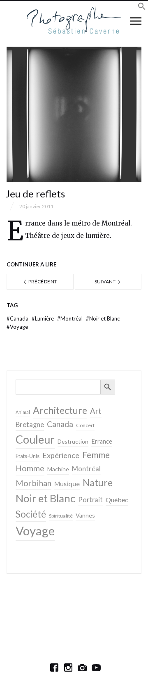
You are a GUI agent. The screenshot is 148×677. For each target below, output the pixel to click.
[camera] (82, 667)
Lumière (43, 318)
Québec (117, 500)
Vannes (85, 515)
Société (31, 514)
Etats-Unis (27, 456)
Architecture (60, 410)
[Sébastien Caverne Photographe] (74, 20)
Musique (67, 483)
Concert (85, 425)
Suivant (106, 281)
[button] (142, 8)
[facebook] (54, 667)
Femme (96, 455)
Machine (58, 469)
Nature (98, 482)
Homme (30, 468)
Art (96, 411)
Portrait (90, 500)
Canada (18, 318)
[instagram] (68, 667)
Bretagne (30, 424)
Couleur (35, 439)
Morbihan (33, 483)
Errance (101, 441)
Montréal (70, 318)
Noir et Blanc (103, 318)
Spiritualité (61, 516)
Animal (23, 412)
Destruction (73, 441)
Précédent (43, 281)
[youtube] (96, 667)
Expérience (60, 455)
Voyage (17, 326)
